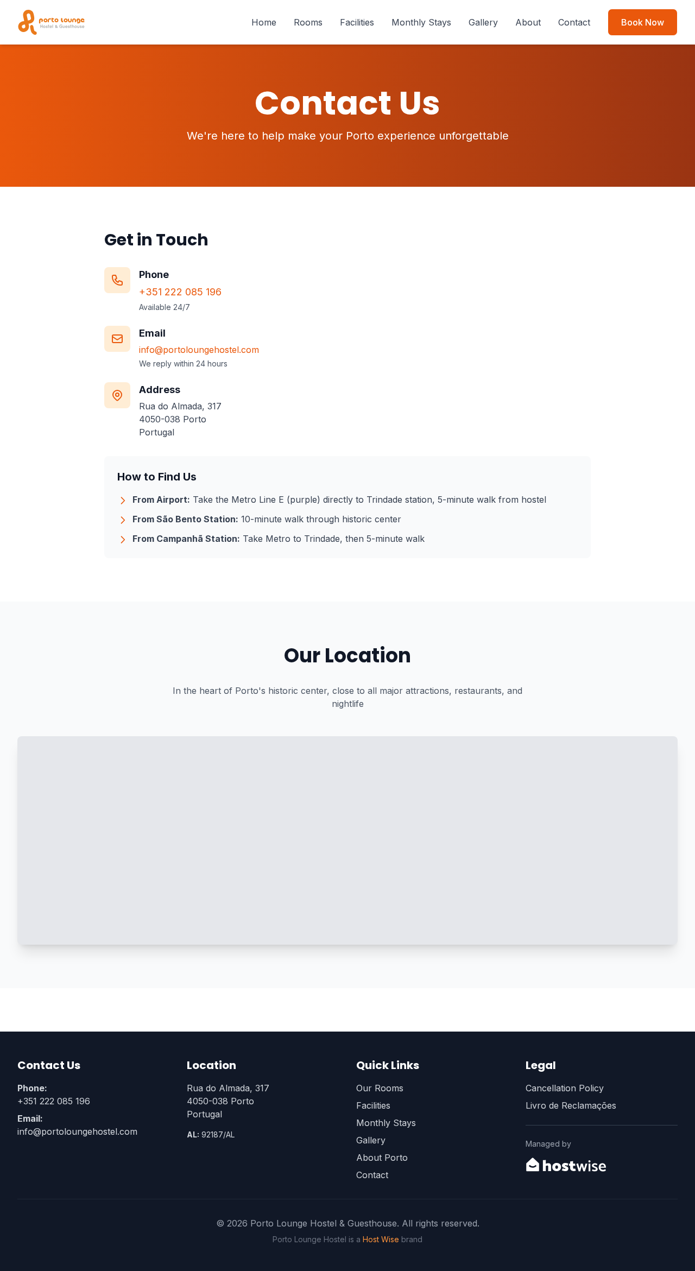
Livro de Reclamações (571, 1105)
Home (263, 22)
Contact (574, 22)
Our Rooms (379, 1088)
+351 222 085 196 (180, 292)
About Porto (382, 1157)
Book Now (642, 22)
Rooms (308, 22)
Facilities (357, 22)
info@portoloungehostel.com (199, 349)
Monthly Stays (421, 22)
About (528, 22)
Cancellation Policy (565, 1088)
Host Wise (381, 1239)
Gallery (483, 22)
